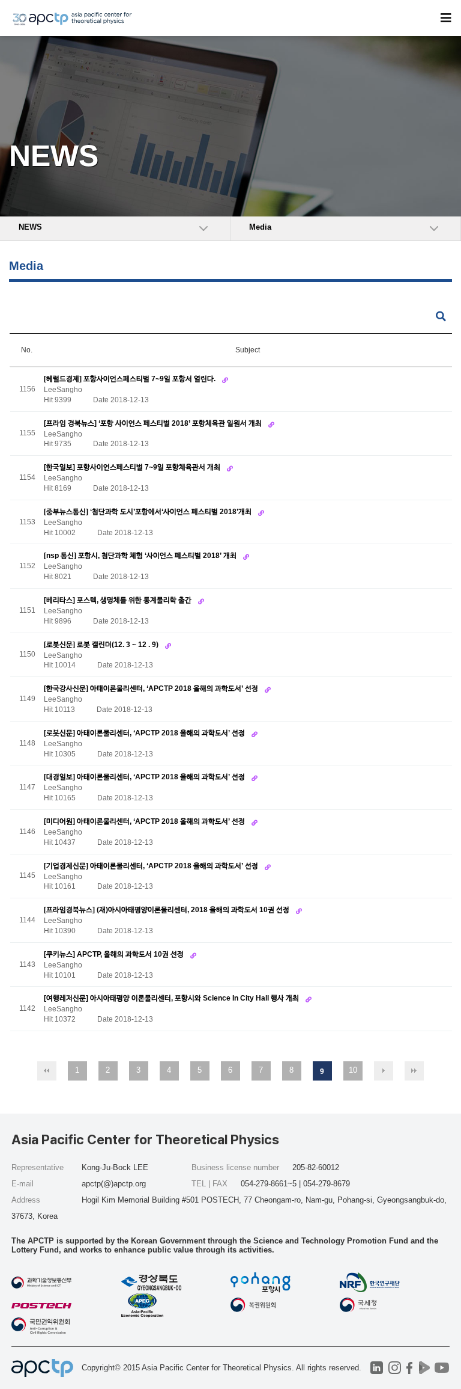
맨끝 (414, 1071)
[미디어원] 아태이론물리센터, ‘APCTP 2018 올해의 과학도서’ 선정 (145, 821)
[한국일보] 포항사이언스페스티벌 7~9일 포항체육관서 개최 (133, 467)
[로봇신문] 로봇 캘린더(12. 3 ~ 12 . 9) (102, 644)
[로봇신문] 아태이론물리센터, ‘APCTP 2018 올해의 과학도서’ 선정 (145, 733)
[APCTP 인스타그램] (394, 1367)
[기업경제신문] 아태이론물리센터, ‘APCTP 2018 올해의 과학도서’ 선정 (152, 866)
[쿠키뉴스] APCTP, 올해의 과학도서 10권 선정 (114, 954)
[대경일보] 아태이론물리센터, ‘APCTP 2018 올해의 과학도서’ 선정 (145, 777)
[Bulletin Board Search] (441, 316)
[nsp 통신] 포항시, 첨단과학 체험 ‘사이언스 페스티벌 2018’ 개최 (141, 555)
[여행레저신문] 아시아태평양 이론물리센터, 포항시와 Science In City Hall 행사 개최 (172, 998)
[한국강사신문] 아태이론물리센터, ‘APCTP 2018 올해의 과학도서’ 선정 (152, 688)
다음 (383, 1071)
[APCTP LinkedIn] (376, 1367)
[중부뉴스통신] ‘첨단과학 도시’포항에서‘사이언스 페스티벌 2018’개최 (148, 511)
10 (353, 1070)
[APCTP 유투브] (442, 1367)
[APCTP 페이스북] (409, 1367)
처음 (46, 1071)
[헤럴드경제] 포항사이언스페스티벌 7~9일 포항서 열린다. (130, 379)
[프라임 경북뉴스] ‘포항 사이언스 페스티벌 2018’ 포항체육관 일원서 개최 (154, 423)
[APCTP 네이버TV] (424, 1367)
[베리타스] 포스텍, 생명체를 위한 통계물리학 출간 (118, 600)
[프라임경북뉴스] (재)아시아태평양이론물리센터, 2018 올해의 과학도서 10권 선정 (167, 910)
